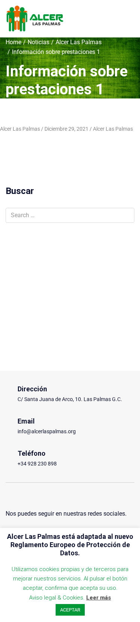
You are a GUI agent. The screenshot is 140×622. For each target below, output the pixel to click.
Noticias (38, 42)
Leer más (98, 597)
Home (13, 42)
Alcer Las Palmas (79, 42)
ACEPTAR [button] (70, 610)
